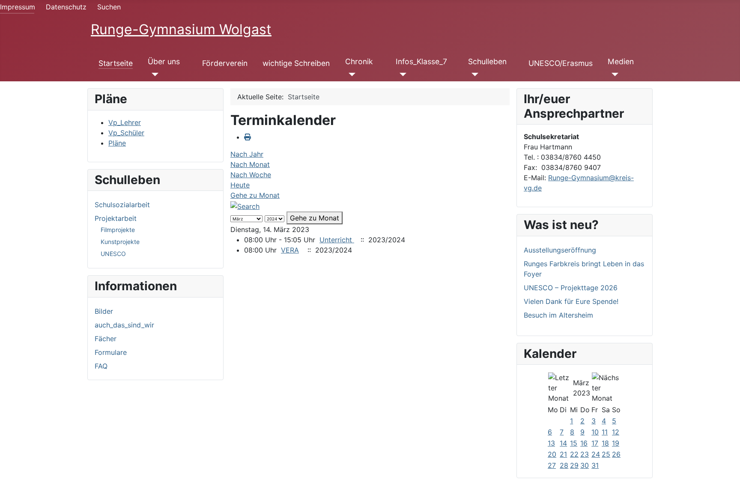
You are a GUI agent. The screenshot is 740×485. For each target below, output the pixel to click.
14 (563, 443)
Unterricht (336, 239)
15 (573, 443)
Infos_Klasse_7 (421, 61)
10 (595, 432)
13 (551, 443)
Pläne (117, 143)
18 (605, 443)
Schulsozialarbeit (122, 204)
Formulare (111, 352)
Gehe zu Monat (255, 195)
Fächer (105, 338)
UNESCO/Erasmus (560, 63)
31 (595, 465)
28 (564, 465)
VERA (290, 250)
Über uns (164, 61)
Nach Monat (250, 164)
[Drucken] (247, 137)
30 (584, 465)
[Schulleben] (473, 74)
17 (594, 443)
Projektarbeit (116, 218)
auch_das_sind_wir (124, 325)
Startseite (115, 63)
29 (574, 465)
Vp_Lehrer (124, 122)
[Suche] (245, 205)
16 (584, 443)
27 (552, 465)
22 (574, 454)
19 (615, 443)
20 (552, 454)
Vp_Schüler (126, 132)
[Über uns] (153, 74)
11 (605, 432)
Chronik (359, 61)
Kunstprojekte (120, 241)
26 (616, 454)
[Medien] (613, 74)
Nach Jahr (246, 154)
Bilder (104, 311)
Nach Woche (250, 174)
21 (563, 454)
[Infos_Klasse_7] (401, 74)
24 (595, 454)
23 (584, 454)
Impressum (17, 7)
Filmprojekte (118, 229)
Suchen (109, 7)
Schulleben (487, 61)
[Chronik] (350, 74)
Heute (240, 185)
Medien (621, 61)
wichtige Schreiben (296, 63)
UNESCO (113, 253)
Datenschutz (66, 7)
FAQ (101, 366)
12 (615, 432)
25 (606, 454)
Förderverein (225, 63)
